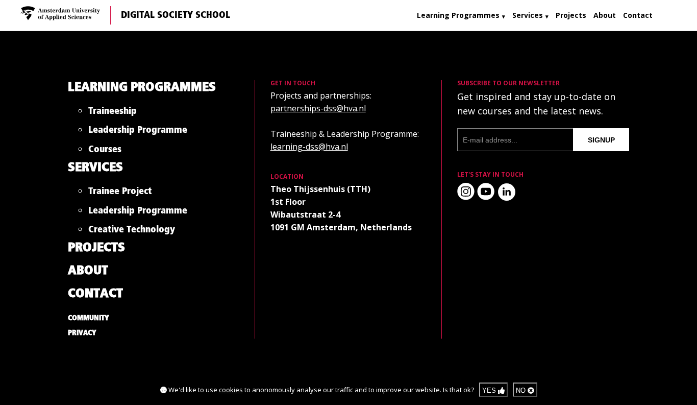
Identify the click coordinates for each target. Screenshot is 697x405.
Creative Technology (131, 231)
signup (601, 140)
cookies (231, 389)
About (604, 15)
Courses (104, 151)
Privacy (82, 333)
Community (88, 318)
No (522, 390)
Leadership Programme (137, 132)
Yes (490, 390)
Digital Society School (175, 15)
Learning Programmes (458, 15)
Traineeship (112, 113)
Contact (638, 15)
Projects (571, 15)
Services (527, 15)
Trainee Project (120, 193)
